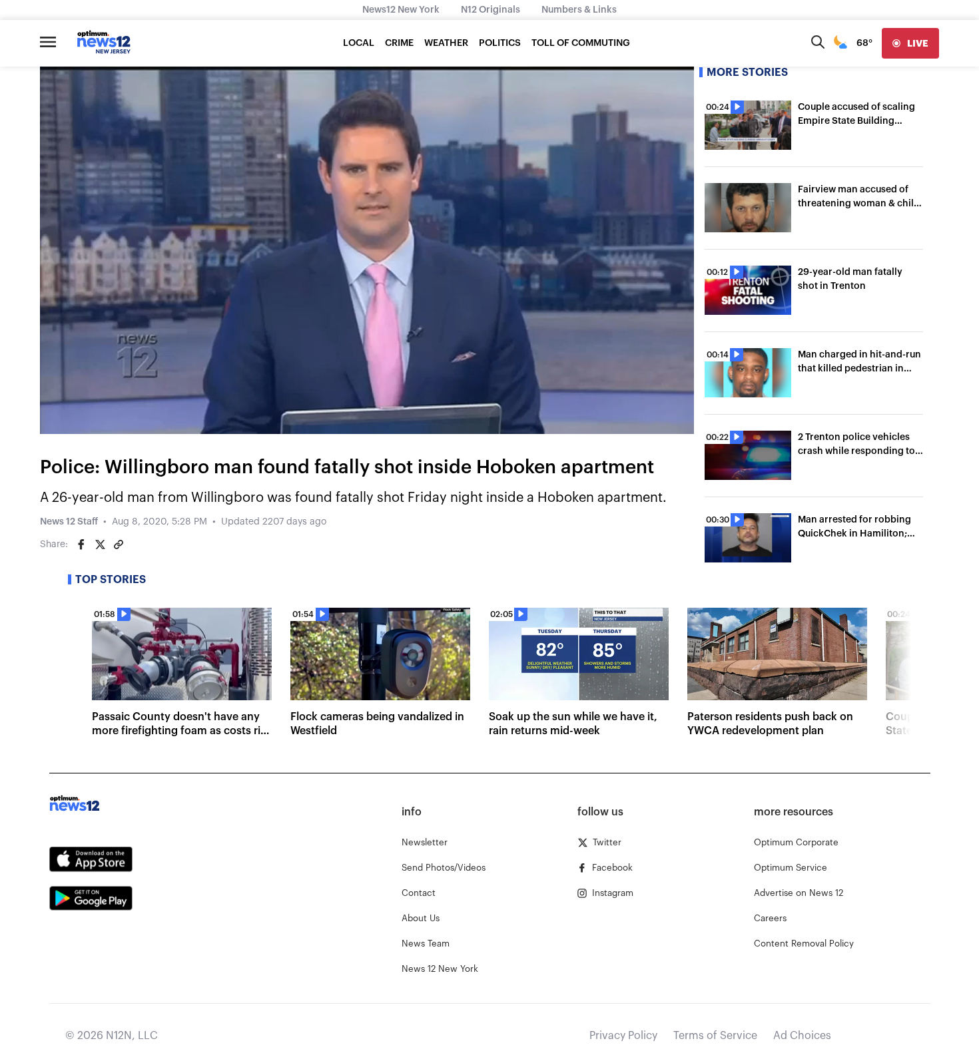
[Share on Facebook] (81, 544)
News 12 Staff (69, 522)
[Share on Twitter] (100, 544)
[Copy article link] (118, 544)
